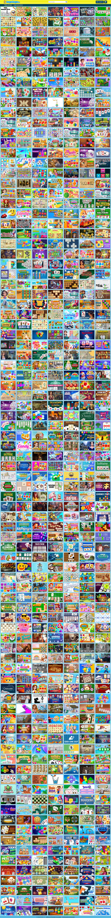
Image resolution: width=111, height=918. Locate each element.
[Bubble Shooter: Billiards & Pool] (87, 436)
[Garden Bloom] (55, 830)
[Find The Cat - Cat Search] (8, 698)
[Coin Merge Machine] (87, 234)
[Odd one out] (71, 739)
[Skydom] (71, 21)
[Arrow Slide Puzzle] (24, 163)
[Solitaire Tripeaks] (102, 223)
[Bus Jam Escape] (39, 234)
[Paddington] (102, 729)
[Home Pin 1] (55, 415)
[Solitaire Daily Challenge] (24, 527)
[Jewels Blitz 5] (39, 72)
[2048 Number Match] (39, 537)
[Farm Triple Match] (8, 607)
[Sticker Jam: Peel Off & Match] (8, 557)
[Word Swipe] (8, 274)
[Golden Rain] (55, 506)
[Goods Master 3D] (55, 122)
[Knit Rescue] (55, 739)
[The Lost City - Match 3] (87, 385)
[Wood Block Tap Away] (24, 72)
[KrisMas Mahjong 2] (71, 698)
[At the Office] (102, 375)
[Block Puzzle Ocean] (102, 880)
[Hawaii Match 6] (8, 436)
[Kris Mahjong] (8, 21)
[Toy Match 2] (55, 890)
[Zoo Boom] (102, 72)
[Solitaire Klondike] (55, 759)
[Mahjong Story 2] (8, 739)
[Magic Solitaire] (39, 709)
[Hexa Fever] (39, 678)
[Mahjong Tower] (87, 618)
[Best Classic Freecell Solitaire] (8, 456)
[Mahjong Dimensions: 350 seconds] (102, 193)
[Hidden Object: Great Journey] (55, 567)
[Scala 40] (24, 325)
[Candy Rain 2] (24, 213)
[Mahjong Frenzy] (24, 759)
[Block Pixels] (24, 567)
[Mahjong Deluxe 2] (87, 203)
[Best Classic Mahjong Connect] (87, 274)
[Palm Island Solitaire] (55, 355)
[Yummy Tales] (8, 112)
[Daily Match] (8, 537)
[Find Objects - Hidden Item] (39, 587)
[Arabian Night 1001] (39, 638)
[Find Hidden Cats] (8, 11)
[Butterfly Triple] (24, 820)
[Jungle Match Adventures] (102, 436)
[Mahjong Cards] (39, 264)
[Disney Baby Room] (71, 729)
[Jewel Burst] (102, 597)
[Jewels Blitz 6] (71, 52)
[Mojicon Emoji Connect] (8, 658)
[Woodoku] (39, 840)
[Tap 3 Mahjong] (87, 820)
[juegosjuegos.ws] (11, 2)
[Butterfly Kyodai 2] (102, 506)
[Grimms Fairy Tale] (39, 426)
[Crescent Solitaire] (8, 688)
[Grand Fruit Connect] (24, 11)
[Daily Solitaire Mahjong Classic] (71, 365)
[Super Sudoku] (102, 830)
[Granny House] (8, 567)
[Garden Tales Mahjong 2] (39, 739)
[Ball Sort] (71, 62)
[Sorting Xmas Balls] (39, 274)
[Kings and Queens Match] (24, 658)
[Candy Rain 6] (71, 92)
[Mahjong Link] (102, 476)
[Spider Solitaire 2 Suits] (102, 112)
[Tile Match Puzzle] (71, 143)
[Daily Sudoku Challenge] (39, 547)
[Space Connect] (55, 466)
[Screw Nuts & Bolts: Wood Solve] (39, 648)
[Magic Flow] (39, 294)
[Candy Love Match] (87, 911)
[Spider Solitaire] (87, 42)
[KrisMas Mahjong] (39, 325)
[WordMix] (102, 426)
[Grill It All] (102, 355)
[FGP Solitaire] (71, 840)
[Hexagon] (39, 244)
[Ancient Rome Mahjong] (102, 789)
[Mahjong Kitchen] (102, 900)
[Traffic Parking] (24, 375)
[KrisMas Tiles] (55, 729)
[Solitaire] (55, 597)
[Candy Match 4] (39, 193)
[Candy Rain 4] (87, 213)
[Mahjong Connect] (55, 32)
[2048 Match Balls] (8, 335)
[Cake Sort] (24, 355)
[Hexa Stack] (24, 52)
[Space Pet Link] (55, 547)
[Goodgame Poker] (39, 759)
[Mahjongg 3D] (102, 325)
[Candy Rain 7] (39, 62)
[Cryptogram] (102, 537)
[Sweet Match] (24, 32)
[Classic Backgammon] (55, 668)
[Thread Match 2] (24, 900)
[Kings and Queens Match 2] (71, 264)
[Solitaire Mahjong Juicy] (8, 668)
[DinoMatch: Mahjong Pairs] (24, 840)
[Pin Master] (71, 456)
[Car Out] (55, 365)
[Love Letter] (39, 557)
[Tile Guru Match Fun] (24, 92)
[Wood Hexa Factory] (55, 618)
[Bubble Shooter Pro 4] (87, 365)
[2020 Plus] (8, 446)
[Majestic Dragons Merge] (102, 860)
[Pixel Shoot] (8, 213)
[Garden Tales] (8, 32)
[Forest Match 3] (24, 365)
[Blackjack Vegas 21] (102, 688)
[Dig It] (71, 900)
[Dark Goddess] (87, 446)
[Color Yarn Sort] (87, 709)
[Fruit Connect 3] (87, 638)
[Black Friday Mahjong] (24, 860)
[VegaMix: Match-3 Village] (55, 92)
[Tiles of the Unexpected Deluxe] (24, 223)
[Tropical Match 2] (87, 759)
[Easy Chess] (8, 628)
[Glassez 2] (55, 254)
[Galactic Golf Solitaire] (24, 911)
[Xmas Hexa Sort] (71, 375)
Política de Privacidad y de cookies (53, 917)
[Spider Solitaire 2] (102, 153)
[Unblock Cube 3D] (24, 597)
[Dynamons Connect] (87, 739)
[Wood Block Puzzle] (55, 294)
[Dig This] (8, 395)
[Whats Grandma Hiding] (8, 516)
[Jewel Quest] (87, 537)
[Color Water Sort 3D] (8, 345)
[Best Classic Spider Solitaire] (102, 203)
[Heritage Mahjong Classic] (8, 830)
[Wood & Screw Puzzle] (24, 294)
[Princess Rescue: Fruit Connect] (24, 62)
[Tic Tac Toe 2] (102, 618)
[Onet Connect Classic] (39, 32)
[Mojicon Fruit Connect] (55, 880)
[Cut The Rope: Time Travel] (8, 749)
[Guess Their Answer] (87, 668)
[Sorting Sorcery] (55, 284)
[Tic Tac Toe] (39, 779)
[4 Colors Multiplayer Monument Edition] (24, 739)
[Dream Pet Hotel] (87, 476)
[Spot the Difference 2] (102, 769)
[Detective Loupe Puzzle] (71, 860)
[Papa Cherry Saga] (71, 597)
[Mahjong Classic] (39, 880)
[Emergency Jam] (71, 325)
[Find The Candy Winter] (24, 810)
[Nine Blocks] (71, 799)
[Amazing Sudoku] (87, 678)
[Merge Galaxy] (8, 678)
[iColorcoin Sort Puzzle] (55, 203)
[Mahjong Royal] (102, 335)
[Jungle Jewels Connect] (87, 426)
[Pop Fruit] (55, 42)
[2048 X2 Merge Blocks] (102, 173)
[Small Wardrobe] (71, 567)
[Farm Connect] (71, 678)
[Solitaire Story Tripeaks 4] (24, 122)
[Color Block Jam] (102, 345)
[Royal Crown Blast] (102, 304)
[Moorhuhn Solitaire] (55, 900)
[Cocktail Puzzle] (24, 153)
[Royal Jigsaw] (102, 870)
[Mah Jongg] (87, 355)
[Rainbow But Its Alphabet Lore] (102, 739)
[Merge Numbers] (71, 607)
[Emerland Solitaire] (55, 709)
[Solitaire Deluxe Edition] (8, 618)
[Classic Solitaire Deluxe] (102, 213)
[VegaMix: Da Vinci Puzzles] (102, 779)
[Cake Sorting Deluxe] (39, 143)
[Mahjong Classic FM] (102, 294)
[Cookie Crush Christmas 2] (71, 527)
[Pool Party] (87, 193)
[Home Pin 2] (8, 415)
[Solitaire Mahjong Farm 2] (8, 314)
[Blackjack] (71, 506)
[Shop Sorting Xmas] (102, 274)
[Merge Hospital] (8, 577)
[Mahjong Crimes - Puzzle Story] (71, 355)
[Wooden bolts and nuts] (102, 577)
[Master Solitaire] (24, 557)
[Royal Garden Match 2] (8, 729)
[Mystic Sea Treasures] (55, 183)
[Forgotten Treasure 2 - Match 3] (71, 385)
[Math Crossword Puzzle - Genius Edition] (71, 577)
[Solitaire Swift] (102, 466)
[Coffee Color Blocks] (102, 42)
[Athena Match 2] (39, 446)
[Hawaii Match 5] (102, 446)
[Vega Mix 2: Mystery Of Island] (8, 284)
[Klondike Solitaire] (8, 547)
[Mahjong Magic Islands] (24, 789)
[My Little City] (55, 436)
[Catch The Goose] (102, 799)
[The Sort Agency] (102, 567)
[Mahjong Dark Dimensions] (87, 153)
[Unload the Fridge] (55, 223)
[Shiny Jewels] (55, 870)
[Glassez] (71, 415)
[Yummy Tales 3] (102, 102)
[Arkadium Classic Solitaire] (87, 415)
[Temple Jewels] (102, 314)
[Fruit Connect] (8, 102)
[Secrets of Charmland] (55, 193)
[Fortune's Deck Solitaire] (71, 436)
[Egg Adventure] (8, 476)
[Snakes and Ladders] (71, 830)
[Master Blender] (39, 284)
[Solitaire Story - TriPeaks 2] (102, 92)
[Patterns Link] (102, 607)
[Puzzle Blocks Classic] (102, 527)
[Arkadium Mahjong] (55, 274)
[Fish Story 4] (24, 385)
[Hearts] (24, 890)
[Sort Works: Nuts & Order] (55, 607)
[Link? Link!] (71, 688)
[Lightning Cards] (102, 678)
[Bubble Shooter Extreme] (102, 405)
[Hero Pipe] (55, 648)
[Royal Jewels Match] (8, 375)
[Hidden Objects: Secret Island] (71, 102)
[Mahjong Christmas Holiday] (39, 486)
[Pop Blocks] (102, 850)
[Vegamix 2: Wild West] (8, 153)
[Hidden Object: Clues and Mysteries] (8, 254)
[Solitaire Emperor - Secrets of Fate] (87, 314)
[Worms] (39, 607)
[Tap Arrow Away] (24, 335)
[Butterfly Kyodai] (102, 21)
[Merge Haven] (102, 62)
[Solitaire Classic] (102, 11)
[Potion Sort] (8, 810)
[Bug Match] (39, 870)
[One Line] (87, 830)
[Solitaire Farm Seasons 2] (8, 223)
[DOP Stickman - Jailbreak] (87, 698)
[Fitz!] (39, 133)
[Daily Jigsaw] (102, 486)
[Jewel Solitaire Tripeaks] (102, 547)
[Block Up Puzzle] (24, 456)
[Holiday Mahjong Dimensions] (102, 557)
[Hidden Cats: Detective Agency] (39, 668)
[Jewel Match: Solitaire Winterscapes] (87, 516)
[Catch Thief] (24, 537)
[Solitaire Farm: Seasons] (102, 628)
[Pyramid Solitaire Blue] (87, 880)
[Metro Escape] (87, 648)
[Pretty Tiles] (8, 900)
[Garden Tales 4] (24, 203)
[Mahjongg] (39, 769)
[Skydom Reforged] (102, 456)
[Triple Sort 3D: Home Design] (71, 648)
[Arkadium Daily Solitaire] (55, 385)
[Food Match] (55, 719)
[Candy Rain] (24, 446)
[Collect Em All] (87, 840)
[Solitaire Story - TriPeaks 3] (8, 173)
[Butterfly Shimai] (87, 122)
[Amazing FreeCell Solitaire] (87, 810)
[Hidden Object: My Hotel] (71, 254)
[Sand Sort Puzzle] (55, 102)
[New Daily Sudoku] (71, 395)
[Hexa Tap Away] (102, 698)
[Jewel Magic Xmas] (71, 820)
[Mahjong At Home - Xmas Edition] (55, 688)
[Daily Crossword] (71, 557)
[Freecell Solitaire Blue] (87, 870)
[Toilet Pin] (55, 173)
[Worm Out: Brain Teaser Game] (55, 476)
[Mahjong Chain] (24, 395)
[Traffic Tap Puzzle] (102, 122)
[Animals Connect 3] (24, 274)
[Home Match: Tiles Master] (39, 618)
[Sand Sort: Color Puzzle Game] (39, 153)
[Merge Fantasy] (71, 304)
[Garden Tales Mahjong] (8, 638)
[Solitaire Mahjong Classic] (8, 486)
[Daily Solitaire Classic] (39, 355)
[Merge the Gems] (71, 405)
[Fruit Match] (24, 21)
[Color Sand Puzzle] (87, 779)
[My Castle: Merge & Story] (39, 102)
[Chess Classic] (87, 749)
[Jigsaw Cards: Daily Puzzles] (102, 82)
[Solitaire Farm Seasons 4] (102, 183)
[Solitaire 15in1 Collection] (71, 426)
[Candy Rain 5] (24, 133)
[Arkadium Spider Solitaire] (102, 163)
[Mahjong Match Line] (39, 810)
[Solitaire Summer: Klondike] (8, 779)
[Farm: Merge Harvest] (55, 537)
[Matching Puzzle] (55, 850)
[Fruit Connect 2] (87, 577)
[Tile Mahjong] (71, 547)
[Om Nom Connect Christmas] (8, 385)
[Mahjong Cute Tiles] (87, 547)
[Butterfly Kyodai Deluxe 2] (24, 678)
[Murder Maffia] (24, 698)
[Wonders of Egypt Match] (87, 112)
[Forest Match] (24, 234)
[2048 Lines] (55, 335)
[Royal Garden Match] (39, 688)
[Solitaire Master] (87, 719)
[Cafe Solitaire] (102, 709)
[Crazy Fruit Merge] (87, 628)
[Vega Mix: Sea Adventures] (55, 244)
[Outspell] (71, 587)
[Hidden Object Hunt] (39, 456)
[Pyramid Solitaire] (71, 789)
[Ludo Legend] (39, 476)
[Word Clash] (8, 850)
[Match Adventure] (71, 890)
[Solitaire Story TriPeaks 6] (87, 133)
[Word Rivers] (102, 749)
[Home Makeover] (39, 436)
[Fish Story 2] (39, 173)
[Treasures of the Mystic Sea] (87, 52)
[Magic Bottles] (55, 911)
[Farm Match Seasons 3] (55, 587)
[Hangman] (39, 698)
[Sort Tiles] (102, 32)
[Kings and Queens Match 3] (87, 860)
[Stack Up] (55, 446)
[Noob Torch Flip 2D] (24, 779)
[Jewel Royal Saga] (39, 911)
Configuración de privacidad (68, 917)
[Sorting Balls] (39, 92)
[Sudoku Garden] (8, 294)
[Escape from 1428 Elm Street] (8, 799)
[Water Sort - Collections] (24, 870)
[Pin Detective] (87, 405)
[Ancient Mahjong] (39, 203)
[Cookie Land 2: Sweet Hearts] (71, 11)
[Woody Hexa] (87, 143)
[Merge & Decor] (24, 607)
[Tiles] (55, 426)
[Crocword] (24, 143)
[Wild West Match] (8, 890)
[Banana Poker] (8, 426)
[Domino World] (55, 527)
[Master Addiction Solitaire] (87, 527)
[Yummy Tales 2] (24, 345)
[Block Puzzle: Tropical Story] (39, 789)
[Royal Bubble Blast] (39, 183)
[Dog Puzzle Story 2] (8, 597)
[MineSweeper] (55, 749)
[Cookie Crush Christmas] (71, 466)
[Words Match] (55, 638)
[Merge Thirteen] (24, 880)
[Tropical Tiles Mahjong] (55, 799)
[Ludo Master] (39, 628)
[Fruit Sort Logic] (24, 42)
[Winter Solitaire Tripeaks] (8, 506)
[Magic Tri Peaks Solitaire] (24, 415)
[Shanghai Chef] (24, 304)
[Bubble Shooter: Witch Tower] (24, 314)
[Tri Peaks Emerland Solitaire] (8, 304)
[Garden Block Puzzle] (71, 880)
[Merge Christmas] (24, 850)
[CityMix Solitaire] (24, 587)
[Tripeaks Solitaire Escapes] (24, 476)
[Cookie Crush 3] (55, 678)
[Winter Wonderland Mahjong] (87, 375)
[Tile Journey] (71, 72)
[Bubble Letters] (71, 628)
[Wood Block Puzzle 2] (39, 314)
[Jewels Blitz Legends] (39, 213)
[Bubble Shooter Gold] (39, 719)
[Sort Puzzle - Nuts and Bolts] (39, 850)
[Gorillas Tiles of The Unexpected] (102, 385)
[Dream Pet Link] (8, 62)
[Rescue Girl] (71, 234)
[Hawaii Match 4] (71, 759)
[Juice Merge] (71, 223)
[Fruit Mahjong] (55, 234)
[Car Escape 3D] (55, 516)
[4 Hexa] (87, 223)
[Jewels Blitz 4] (39, 42)
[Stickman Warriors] (39, 860)
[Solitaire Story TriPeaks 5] (102, 133)
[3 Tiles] (8, 365)
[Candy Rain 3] (71, 314)
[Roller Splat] (24, 709)
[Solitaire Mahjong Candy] (24, 628)
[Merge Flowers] (102, 759)
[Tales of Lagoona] (71, 709)
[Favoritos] (105, 2)
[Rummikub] (87, 335)
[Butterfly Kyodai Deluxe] (24, 173)
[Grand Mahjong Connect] (71, 112)
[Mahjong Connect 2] (24, 183)
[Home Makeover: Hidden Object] (39, 496)
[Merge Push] (39, 890)
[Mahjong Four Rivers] (39, 385)
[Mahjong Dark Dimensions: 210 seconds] (8, 405)
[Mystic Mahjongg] (8, 820)
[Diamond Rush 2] (55, 456)
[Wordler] (8, 759)
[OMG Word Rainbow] (39, 658)
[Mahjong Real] (24, 102)
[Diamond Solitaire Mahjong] (55, 405)
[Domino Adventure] (102, 395)
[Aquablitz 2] (102, 719)
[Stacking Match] (24, 244)
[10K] (39, 567)
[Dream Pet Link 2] (55, 133)
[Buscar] (66, 2)
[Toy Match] (71, 810)
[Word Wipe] (87, 466)
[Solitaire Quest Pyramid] (87, 244)
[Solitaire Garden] (55, 143)
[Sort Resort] (24, 577)
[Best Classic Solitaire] (8, 496)
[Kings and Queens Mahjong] (102, 820)
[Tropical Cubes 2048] (55, 577)
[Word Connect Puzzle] (71, 779)
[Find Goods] (55, 658)
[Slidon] (71, 244)
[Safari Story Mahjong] (87, 163)
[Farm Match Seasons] (24, 769)
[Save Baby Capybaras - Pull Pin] (55, 820)
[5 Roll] (87, 850)
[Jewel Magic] (8, 527)
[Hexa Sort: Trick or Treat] (8, 769)
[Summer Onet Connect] (87, 496)
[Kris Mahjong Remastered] (71, 82)
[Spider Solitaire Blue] (24, 466)
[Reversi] (8, 840)
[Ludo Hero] (71, 274)
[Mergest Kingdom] (39, 52)
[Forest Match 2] (8, 325)
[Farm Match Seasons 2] (71, 911)
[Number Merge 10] (87, 92)
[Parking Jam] (55, 213)
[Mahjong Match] (55, 21)
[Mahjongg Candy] (71, 153)
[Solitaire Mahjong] (39, 900)
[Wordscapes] (87, 557)
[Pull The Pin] (102, 284)
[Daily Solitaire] (55, 72)
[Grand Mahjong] (24, 264)
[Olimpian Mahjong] (102, 911)
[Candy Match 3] (71, 183)
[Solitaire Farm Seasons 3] (71, 345)
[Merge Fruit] (71, 193)
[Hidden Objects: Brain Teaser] (87, 486)
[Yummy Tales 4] (102, 264)
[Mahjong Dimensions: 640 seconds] (71, 294)
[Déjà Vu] (8, 355)
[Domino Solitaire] (39, 729)
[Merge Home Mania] (55, 153)
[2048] (24, 486)
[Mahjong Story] (87, 294)
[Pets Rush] (8, 860)
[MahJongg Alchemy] (24, 112)
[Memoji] (71, 476)
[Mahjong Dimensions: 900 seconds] (8, 122)
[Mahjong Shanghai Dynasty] (55, 314)
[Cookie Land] (87, 254)
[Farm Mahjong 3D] (71, 719)
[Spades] (55, 810)
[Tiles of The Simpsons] (55, 375)
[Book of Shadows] (55, 395)
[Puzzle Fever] (39, 830)
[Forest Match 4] (24, 496)
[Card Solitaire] (24, 799)
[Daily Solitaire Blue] (55, 698)
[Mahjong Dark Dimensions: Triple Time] (87, 102)
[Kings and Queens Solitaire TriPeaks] (87, 62)
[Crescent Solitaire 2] (102, 516)
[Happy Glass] (55, 779)
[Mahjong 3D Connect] (8, 880)
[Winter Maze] (87, 890)
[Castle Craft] (87, 82)
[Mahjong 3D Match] (87, 345)
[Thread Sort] (8, 163)
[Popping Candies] (8, 587)
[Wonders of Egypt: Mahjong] (102, 234)
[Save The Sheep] (24, 254)
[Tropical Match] (39, 375)
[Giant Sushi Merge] (71, 486)
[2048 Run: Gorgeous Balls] (39, 749)
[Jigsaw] (24, 638)
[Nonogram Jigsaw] (8, 264)
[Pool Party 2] (24, 830)
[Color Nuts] (24, 405)
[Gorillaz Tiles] (87, 72)
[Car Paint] (55, 860)
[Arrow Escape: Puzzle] (39, 21)
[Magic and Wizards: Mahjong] (87, 567)
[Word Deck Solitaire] (87, 304)
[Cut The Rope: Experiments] (102, 638)
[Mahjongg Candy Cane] (102, 840)
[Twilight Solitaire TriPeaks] (39, 506)
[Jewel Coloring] (8, 143)
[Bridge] (39, 820)
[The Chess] (87, 769)
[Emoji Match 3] (24, 618)
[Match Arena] (39, 345)
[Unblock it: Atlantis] (55, 557)
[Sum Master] (71, 335)
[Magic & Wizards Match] (39, 527)
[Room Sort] (55, 486)
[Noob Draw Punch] (102, 668)
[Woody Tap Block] (87, 587)
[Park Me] (87, 21)
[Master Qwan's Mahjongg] (87, 284)
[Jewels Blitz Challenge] (39, 395)
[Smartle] (71, 749)
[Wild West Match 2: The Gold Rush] (39, 122)
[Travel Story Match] (39, 516)
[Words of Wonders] (71, 32)
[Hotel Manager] (87, 658)
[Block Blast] (55, 52)
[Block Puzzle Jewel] (71, 537)
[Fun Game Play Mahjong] (87, 799)
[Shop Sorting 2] (24, 193)
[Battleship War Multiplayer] (71, 769)
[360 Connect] (8, 911)
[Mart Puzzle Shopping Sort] (55, 496)
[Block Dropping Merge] (55, 62)
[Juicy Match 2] (39, 466)
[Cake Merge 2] (71, 122)
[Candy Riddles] (39, 82)
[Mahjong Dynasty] (71, 870)
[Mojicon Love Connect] (71, 668)
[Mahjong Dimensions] (87, 32)
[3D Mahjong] (102, 648)
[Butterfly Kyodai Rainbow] (71, 203)
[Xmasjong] (87, 395)
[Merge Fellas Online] (87, 456)
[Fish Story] (24, 82)
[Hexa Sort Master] (39, 415)
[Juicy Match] (71, 163)
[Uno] (8, 719)
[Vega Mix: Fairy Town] (8, 183)
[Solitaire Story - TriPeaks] (39, 163)
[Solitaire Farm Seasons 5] (39, 365)
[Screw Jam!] (24, 436)
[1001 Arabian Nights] (71, 173)
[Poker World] (55, 264)
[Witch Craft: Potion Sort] (39, 254)
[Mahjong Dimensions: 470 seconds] (71, 133)
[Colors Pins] (102, 244)
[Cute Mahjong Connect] (39, 11)
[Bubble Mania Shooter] (102, 658)
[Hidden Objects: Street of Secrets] (55, 163)
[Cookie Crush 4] (39, 223)
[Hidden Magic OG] (39, 405)
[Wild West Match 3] (71, 658)
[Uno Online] (39, 335)
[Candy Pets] (24, 729)
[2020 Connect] (87, 506)
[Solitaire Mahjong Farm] (55, 304)
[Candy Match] (24, 284)
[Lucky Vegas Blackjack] (24, 547)
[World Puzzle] (87, 900)
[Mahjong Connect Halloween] (102, 810)
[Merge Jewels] (55, 769)
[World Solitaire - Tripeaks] (87, 325)
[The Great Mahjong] (8, 244)
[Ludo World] (102, 365)
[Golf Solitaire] (24, 426)
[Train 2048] (102, 890)
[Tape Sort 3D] (102, 143)
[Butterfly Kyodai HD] (87, 173)
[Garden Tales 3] (8, 72)
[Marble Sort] (55, 82)
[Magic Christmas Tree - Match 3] (24, 506)
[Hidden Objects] (102, 415)
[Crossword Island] (24, 516)
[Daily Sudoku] (102, 587)
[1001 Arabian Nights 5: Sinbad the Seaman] (87, 264)
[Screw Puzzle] (39, 597)
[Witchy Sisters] (87, 11)
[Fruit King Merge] (39, 304)
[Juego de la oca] (39, 577)
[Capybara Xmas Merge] (55, 840)
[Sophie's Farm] (8, 709)
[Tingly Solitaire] (8, 234)
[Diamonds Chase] (24, 719)
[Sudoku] (87, 183)
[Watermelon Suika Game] (8, 789)
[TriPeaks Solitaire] (8, 870)
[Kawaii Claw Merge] (8, 648)
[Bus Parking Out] (8, 82)
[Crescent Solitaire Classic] (71, 496)
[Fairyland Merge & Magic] (55, 112)
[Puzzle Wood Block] (71, 284)
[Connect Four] (102, 496)
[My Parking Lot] (8, 42)
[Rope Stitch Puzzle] (55, 789)
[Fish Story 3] (55, 628)
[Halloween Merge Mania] (24, 688)
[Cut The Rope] (87, 729)
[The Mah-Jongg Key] (71, 446)
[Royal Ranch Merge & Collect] (55, 325)
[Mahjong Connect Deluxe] (39, 112)
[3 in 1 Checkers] (39, 799)
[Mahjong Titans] (8, 52)
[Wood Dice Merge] (102, 254)
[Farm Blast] (8, 133)
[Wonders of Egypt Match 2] (8, 466)
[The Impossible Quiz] (87, 789)
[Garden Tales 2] (102, 52)
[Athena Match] (8, 193)
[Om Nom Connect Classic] (71, 213)
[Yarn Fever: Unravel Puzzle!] (71, 516)
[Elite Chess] (71, 638)
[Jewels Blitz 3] (87, 597)
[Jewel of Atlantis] (55, 345)
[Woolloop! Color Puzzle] (8, 92)
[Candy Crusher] (24, 668)
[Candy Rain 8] (71, 42)
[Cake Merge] (87, 607)
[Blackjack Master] (87, 688)
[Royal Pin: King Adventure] (55, 11)
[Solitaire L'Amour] (24, 648)
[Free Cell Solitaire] (71, 618)
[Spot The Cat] (24, 749)
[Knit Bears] (71, 850)
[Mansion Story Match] (8, 203)
